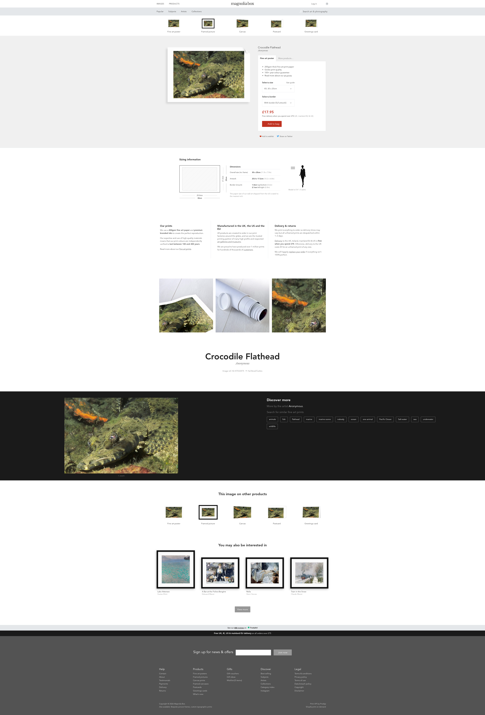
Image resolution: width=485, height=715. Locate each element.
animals (272, 419)
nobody (340, 419)
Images (160, 4)
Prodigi (323, 704)
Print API (313, 704)
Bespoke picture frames (180, 707)
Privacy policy (301, 677)
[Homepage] (242, 4)
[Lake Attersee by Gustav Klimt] (176, 569)
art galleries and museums (229, 242)
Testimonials (164, 680)
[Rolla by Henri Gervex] (265, 572)
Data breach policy (303, 684)
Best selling (266, 673)
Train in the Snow (298, 591)
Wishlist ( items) (234, 680)
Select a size (278, 82)
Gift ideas (231, 677)
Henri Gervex (251, 594)
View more (242, 609)
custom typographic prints (201, 707)
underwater (428, 419)
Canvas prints (199, 680)
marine (309, 419)
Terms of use (300, 680)
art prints (288, 75)
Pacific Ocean (385, 419)
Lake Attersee (163, 591)
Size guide (290, 82)
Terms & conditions (303, 673)
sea (414, 419)
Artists (184, 11)
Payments (163, 684)
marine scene (325, 419)
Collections (197, 11)
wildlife (272, 426)
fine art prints (185, 249)
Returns (162, 690)
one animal (368, 419)
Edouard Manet (208, 594)
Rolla (248, 591)
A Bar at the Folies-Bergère (214, 591)
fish (284, 419)
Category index (267, 687)
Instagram (265, 690)
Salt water (402, 419)
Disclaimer (299, 690)
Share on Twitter (286, 136)
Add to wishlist (268, 136)
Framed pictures (200, 677)
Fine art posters (200, 673)
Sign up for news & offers (213, 652)
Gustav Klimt (162, 594)
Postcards (197, 687)
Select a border (269, 96)
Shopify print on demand (316, 707)
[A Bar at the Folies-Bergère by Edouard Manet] (220, 572)
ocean (353, 419)
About (162, 677)
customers (248, 249)
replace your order (297, 252)
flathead (295, 419)
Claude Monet (296, 594)
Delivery (278, 241)
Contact (162, 673)
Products (174, 4)
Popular (160, 11)
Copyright (299, 687)
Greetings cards (200, 690)
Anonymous (263, 50)
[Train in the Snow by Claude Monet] (309, 572)
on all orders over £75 (242, 633)
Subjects (172, 11)
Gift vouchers (233, 673)
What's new (198, 694)
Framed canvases (201, 684)
